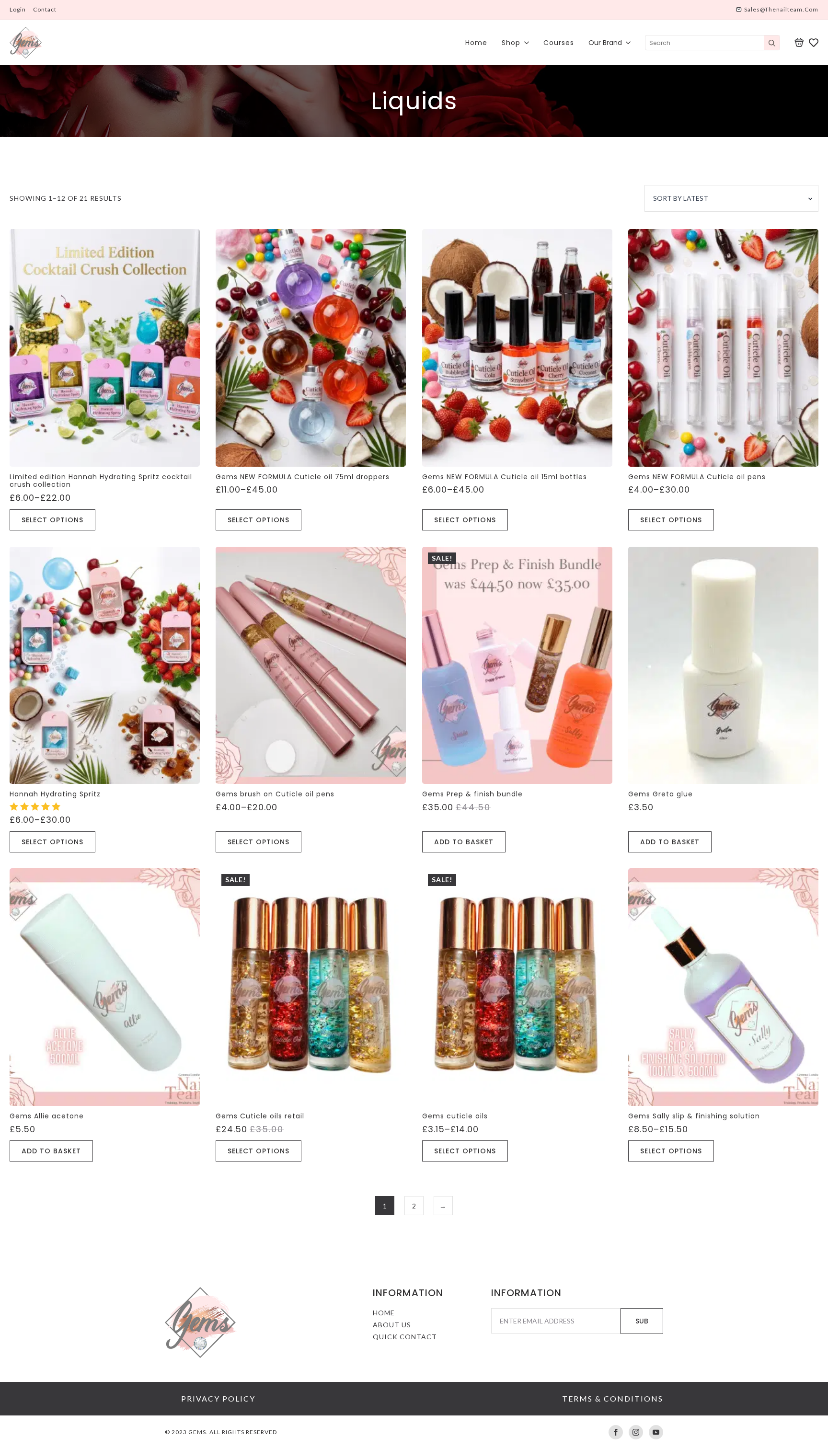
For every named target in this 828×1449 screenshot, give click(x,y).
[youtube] (656, 1432)
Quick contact (405, 1337)
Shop (511, 42)
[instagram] (636, 1432)
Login (18, 9)
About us (392, 1325)
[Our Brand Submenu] (626, 42)
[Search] (772, 43)
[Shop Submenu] (524, 42)
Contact (45, 9)
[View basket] (799, 42)
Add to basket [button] (464, 842)
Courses (558, 42)
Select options (52, 520)
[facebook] (616, 1432)
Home (476, 42)
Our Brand (605, 42)
